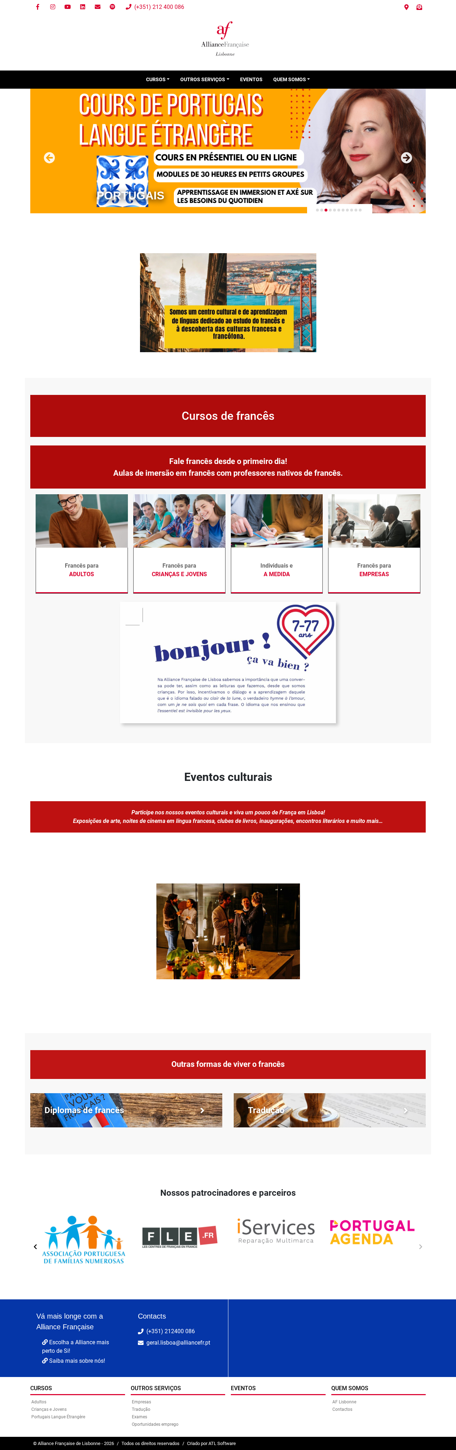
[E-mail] (97, 7)
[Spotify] (112, 7)
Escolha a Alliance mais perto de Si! (75, 1346)
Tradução (141, 1409)
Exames (139, 1416)
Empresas (141, 1401)
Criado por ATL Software (211, 1443)
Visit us (406, 7)
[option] (84, 1243)
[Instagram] (53, 7)
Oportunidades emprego (155, 1424)
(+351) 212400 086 (170, 1331)
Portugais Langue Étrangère (58, 1416)
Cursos (41, 1388)
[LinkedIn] (82, 7)
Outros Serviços (156, 1388)
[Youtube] (68, 7)
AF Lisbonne (344, 1401)
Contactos (342, 1409)
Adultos (38, 1401)
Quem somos (349, 1388)
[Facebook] (38, 7)
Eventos (251, 79)
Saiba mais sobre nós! (76, 1360)
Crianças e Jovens (49, 1409)
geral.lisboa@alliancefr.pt (178, 1342)
